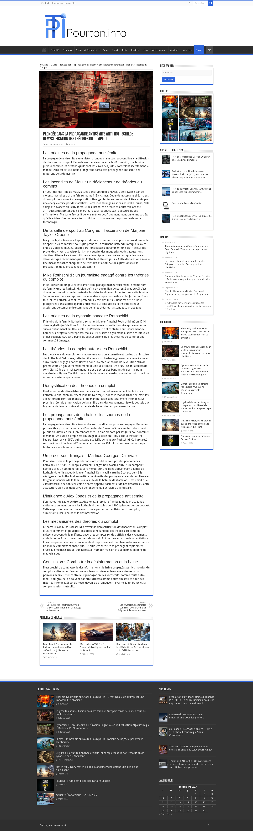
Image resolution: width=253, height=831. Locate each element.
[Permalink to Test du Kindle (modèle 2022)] (166, 206)
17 (212, 802)
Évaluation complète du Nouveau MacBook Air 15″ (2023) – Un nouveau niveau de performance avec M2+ (190, 174)
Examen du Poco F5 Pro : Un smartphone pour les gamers (186, 716)
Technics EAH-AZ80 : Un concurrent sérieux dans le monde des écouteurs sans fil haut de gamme (191, 764)
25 (163, 810)
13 (179, 802)
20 (179, 806)
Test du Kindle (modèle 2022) (186, 203)
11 (163, 802)
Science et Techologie (87, 50)
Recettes (135, 50)
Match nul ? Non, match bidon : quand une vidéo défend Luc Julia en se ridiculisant (57, 649)
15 (196, 802)
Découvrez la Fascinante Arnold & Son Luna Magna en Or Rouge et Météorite (63, 606)
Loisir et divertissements (154, 50)
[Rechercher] (210, 3)
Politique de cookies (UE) (63, 3)
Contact (45, 3)
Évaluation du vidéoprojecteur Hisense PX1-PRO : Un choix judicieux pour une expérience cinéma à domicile (191, 700)
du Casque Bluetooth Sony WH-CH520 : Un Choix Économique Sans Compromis (191, 732)
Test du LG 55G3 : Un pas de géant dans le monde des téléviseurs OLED (190, 748)
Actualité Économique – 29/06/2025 (76, 795)
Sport (115, 50)
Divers (199, 50)
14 (187, 802)
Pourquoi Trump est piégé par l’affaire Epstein (83, 780)
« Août (162, 814)
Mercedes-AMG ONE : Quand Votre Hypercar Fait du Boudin (96, 647)
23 (204, 806)
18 (163, 806)
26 (171, 810)
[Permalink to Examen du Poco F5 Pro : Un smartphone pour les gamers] (163, 717)
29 (196, 810)
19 (171, 806)
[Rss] (190, 3)
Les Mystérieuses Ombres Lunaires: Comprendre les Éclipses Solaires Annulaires (132, 606)
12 (171, 802)
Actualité (55, 50)
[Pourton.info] (85, 25)
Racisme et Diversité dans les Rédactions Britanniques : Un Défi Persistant (132, 647)
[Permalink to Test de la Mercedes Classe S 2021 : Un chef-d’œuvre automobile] (166, 159)
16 (204, 802)
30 (204, 810)
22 (196, 806)
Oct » (169, 814)
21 (187, 806)
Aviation (174, 50)
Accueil (44, 49)
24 (212, 806)
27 (179, 810)
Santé (106, 50)
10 (212, 798)
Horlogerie (187, 50)
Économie (67, 50)
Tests (124, 50)
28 (187, 810)
